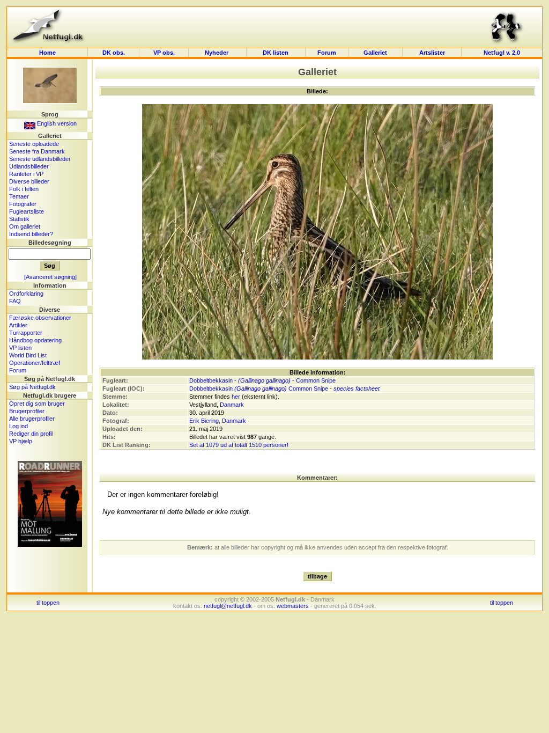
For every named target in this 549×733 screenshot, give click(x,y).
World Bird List (28, 355)
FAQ (15, 301)
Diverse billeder (29, 181)
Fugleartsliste (26, 211)
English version (56, 123)
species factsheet (356, 388)
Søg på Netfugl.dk (32, 387)
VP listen (20, 347)
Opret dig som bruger (37, 403)
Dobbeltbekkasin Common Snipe (258, 388)
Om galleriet (24, 226)
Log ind (18, 426)
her (236, 396)
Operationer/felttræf (34, 363)
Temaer (19, 196)
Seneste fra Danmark (37, 151)
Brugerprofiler (26, 411)
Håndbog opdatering (35, 340)
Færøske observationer (40, 317)
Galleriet (375, 52)
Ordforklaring (26, 293)
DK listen (275, 52)
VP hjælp (20, 441)
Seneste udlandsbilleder (40, 159)
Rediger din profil (31, 433)
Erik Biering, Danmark (217, 420)
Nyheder (217, 52)
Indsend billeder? (31, 234)
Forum (326, 52)
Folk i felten (24, 189)
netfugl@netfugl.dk (228, 606)
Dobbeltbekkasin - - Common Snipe (262, 380)
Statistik (19, 219)
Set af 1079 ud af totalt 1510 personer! (238, 445)
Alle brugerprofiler (32, 418)
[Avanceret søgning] (50, 277)
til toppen (48, 602)
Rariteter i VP (26, 174)
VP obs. (164, 52)
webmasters (293, 606)
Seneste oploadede (34, 144)
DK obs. (113, 52)
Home (47, 52)
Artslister (432, 52)
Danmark (232, 404)
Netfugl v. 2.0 (502, 52)
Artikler (18, 325)
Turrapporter (25, 332)
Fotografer (22, 204)
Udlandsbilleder (29, 166)
